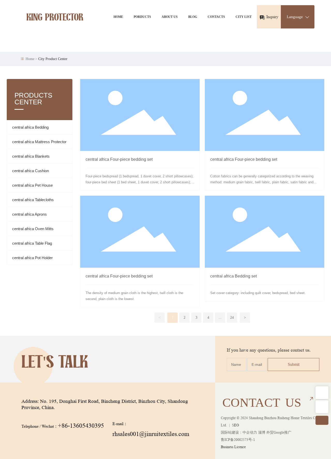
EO (236, 425)
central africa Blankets (31, 156)
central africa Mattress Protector (39, 142)
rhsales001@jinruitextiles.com (150, 434)
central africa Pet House (32, 185)
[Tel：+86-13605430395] (321, 406)
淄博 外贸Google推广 (274, 432)
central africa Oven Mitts (33, 229)
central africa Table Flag (32, 243)
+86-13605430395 (81, 425)
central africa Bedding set (233, 276)
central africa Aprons (29, 214)
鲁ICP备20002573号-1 (238, 440)
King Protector (54, 18)
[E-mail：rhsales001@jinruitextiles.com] (321, 392)
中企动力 (250, 432)
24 (232, 317)
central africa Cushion (30, 171)
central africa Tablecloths (33, 200)
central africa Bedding (30, 127)
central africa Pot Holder (32, 258)
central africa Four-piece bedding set (119, 159)
